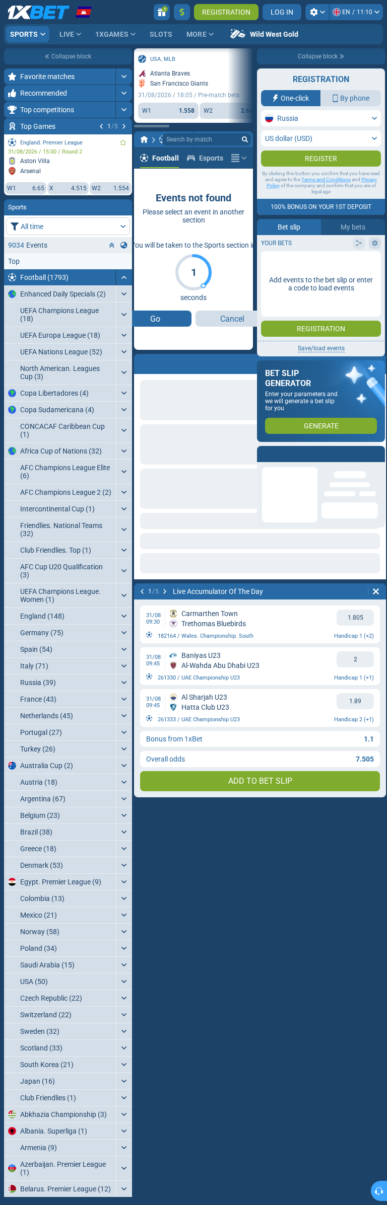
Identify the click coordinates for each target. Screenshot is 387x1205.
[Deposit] (182, 12)
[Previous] (101, 126)
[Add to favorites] (123, 142)
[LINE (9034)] (144, 139)
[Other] (238, 158)
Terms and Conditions (326, 179)
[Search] (245, 139)
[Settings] (317, 12)
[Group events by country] (124, 245)
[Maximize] (123, 76)
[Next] (124, 126)
